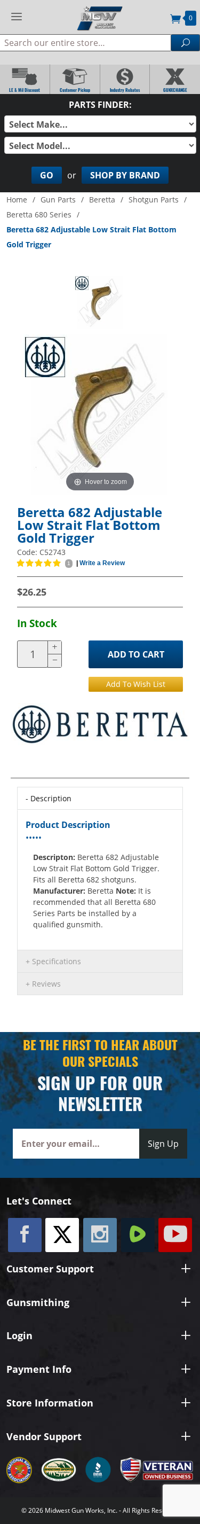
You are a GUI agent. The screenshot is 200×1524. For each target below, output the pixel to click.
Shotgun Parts (154, 199)
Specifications (56, 961)
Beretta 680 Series (38, 214)
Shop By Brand (125, 175)
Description (50, 798)
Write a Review (102, 563)
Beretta (102, 199)
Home (16, 199)
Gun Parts (58, 199)
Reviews (46, 984)
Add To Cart (136, 654)
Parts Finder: (100, 105)
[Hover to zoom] (100, 413)
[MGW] (99, 17)
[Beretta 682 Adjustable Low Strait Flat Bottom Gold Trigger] (100, 302)
